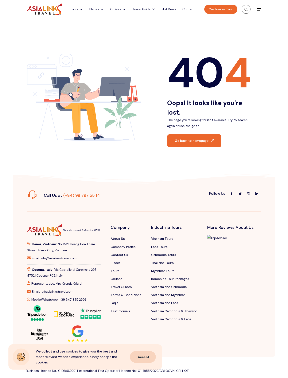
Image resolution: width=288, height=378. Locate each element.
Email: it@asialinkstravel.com (52, 292)
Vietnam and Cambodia (169, 287)
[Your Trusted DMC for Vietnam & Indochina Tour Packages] (44, 9)
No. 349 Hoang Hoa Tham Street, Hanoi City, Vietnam (61, 247)
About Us (118, 239)
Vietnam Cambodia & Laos (171, 319)
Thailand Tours (162, 263)
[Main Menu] (259, 9)
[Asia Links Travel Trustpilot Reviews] (90, 310)
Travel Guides (121, 287)
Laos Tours (159, 247)
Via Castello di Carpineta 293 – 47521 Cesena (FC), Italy (63, 273)
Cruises (116, 279)
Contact (188, 9)
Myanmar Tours (162, 271)
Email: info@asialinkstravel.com (54, 258)
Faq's (114, 303)
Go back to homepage (192, 141)
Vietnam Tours (162, 239)
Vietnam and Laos (164, 303)
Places (116, 263)
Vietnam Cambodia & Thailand (174, 311)
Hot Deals (169, 9)
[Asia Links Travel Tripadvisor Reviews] (37, 312)
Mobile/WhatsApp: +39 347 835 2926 (58, 300)
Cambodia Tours (163, 255)
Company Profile (123, 247)
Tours (115, 271)
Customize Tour (221, 9)
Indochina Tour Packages (170, 279)
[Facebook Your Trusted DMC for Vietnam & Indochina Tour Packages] (231, 193)
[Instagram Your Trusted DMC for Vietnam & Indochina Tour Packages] (248, 193)
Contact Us (119, 255)
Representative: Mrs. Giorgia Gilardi (56, 283)
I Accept (142, 357)
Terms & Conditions (126, 295)
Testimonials (120, 311)
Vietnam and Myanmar (168, 295)
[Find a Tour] (246, 9)
